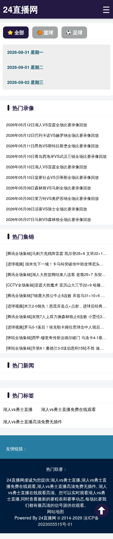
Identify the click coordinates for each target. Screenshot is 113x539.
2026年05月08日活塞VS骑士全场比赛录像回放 (46, 209)
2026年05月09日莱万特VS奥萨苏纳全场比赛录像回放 (52, 198)
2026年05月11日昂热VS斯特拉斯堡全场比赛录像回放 (52, 146)
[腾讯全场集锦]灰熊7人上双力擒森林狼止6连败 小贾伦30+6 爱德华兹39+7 (56, 316)
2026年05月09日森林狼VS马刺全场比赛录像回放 (48, 188)
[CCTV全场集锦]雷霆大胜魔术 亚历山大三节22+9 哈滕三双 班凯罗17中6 (56, 285)
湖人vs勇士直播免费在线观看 (68, 409)
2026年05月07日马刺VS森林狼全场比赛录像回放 (48, 219)
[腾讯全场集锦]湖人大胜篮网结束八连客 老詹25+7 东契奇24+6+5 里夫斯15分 (56, 274)
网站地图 (55, 511)
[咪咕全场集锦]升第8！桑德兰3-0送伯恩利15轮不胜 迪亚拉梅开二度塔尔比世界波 (56, 348)
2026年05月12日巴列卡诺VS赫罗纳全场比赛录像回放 (52, 135)
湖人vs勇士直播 (18, 409)
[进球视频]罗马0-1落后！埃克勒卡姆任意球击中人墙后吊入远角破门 (56, 327)
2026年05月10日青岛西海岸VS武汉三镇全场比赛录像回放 (56, 156)
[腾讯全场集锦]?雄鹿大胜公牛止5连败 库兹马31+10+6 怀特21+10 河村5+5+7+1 (56, 295)
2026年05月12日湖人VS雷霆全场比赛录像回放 (46, 124)
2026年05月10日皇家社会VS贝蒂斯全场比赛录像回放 (52, 177)
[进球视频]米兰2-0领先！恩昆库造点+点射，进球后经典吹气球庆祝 (56, 306)
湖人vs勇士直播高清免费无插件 (32, 421)
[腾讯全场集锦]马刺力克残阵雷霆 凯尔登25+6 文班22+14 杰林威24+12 (56, 253)
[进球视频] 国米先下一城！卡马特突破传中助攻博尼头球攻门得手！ (56, 264)
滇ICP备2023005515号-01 (68, 521)
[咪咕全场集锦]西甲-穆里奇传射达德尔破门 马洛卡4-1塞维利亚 (56, 337)
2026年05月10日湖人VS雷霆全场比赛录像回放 (46, 167)
